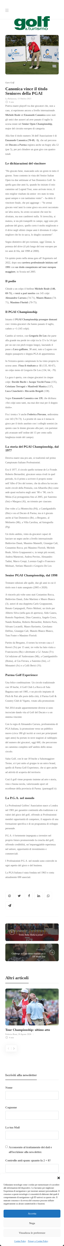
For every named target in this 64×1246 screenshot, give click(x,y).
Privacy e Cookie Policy (38, 1241)
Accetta (32, 1213)
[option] (32, 1013)
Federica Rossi (11, 1034)
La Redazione (11, 99)
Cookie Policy (20, 1241)
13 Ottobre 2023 (24, 99)
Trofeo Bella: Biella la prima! (31, 935)
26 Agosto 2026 (24, 1034)
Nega (32, 1223)
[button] (58, 1178)
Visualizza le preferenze (32, 1232)
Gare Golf (9, 82)
